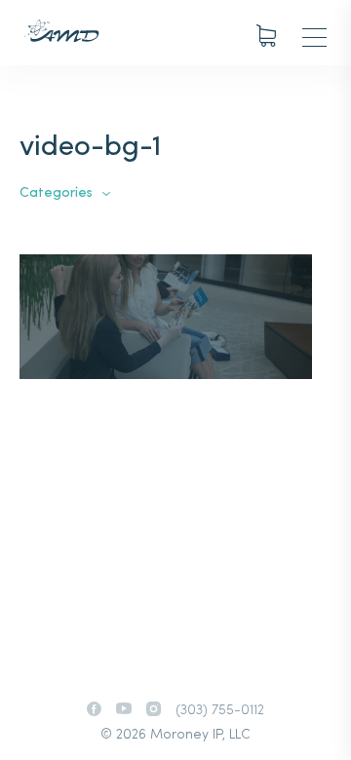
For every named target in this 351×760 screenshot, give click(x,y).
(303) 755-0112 (220, 710)
